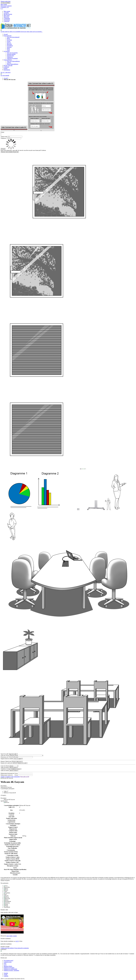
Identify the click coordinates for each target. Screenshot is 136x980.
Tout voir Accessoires (12, 52)
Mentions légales (8, 966)
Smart (8, 50)
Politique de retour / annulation (11, 970)
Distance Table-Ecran (6, 761)
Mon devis (6, 17)
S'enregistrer (7, 20)
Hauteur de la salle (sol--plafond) (9, 763)
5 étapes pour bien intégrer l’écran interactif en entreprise (15, 948)
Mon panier (7, 15)
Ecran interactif (7, 35)
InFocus (9, 42)
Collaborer (6, 67)
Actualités (6, 12)
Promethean (10, 45)
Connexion (6, 21)
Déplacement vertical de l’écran (9, 775)
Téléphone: (3, 138)
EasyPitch (9, 40)
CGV (5, 964)
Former (5, 68)
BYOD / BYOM (8, 65)
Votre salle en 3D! (24, 776)
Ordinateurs (10, 57)
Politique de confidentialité (10, 969)
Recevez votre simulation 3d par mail (9, 152)
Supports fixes (10, 55)
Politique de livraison (9, 967)
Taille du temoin (5, 767)
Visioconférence (8, 59)
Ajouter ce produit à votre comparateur (10, 776)
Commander (7, 18)
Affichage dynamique (12, 58)
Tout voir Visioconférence (13, 61)
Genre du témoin (5, 766)
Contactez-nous (7, 962)
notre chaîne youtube (11, 936)
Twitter (5, 974)
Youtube (6, 973)
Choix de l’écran (5, 755)
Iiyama (8, 41)
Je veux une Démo (5, 2)
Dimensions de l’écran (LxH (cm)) (9, 757)
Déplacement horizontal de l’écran (9, 773)
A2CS (17, 941)
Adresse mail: (4, 136)
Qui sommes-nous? (8, 960)
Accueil (6, 34)
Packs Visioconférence (12, 64)
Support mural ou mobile (7, 758)
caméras (9, 62)
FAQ (5, 963)
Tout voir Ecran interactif (13, 37)
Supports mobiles (11, 54)
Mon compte (7, 11)
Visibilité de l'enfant (5, 769)
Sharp (8, 48)
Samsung (9, 47)
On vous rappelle (5, 75)
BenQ (8, 38)
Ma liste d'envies (8, 14)
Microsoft (9, 44)
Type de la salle (4, 754)
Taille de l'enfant (5, 770)
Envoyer (3, 148)
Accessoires (7, 51)
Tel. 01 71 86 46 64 (5, 72)
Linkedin (6, 976)
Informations (7, 69)
